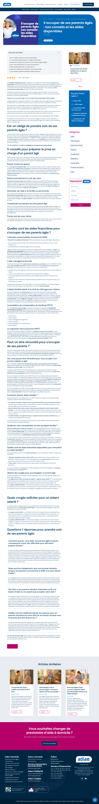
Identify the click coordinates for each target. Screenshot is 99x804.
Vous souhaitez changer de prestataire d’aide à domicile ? (24, 71)
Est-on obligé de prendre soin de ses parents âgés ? (23, 58)
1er (52, 768)
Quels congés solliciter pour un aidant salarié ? (21, 67)
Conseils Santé (75, 154)
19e (58, 771)
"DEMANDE (13, 646)
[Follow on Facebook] (82, 778)
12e (58, 770)
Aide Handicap (9, 761)
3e (56, 768)
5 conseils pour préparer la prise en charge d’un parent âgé (25, 60)
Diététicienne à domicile (11, 779)
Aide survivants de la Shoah (35, 773)
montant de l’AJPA (45, 459)
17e (52, 771)
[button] (79, 86)
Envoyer (81, 205)
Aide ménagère (9, 767)
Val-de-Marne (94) (56, 778)
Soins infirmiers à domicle (35, 759)
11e (55, 770)
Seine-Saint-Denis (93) (57, 776)
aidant (72, 136)
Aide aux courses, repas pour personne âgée (13, 774)
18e (55, 771)
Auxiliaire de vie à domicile (12, 763)
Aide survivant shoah (77, 145)
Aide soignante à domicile (12, 765)
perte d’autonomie (34, 136)
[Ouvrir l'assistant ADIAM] (95, 800)
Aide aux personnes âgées (12, 759)
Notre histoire (54, 759)
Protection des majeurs (77, 167)
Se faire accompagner (50, 743)
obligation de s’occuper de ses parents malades (39, 145)
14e (63, 770)
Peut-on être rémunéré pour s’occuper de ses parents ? (24, 64)
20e (61, 771)
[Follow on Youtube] (85, 778)
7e (65, 768)
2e (54, 768)
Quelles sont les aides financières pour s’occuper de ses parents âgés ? (28, 62)
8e (67, 768)
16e (69, 770)
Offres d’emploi (55, 763)
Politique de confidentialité (51, 801)
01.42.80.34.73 (76, 4)
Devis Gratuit (88, 4)
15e (66, 770)
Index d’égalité (63, 801)
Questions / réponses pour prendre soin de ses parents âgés (25, 69)
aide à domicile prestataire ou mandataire (34, 264)
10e (52, 770)
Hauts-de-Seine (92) (56, 774)
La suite (73, 80)
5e (60, 768)
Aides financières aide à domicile (14, 781)
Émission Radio (75, 163)
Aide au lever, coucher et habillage (14, 772)
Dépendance (74, 158)
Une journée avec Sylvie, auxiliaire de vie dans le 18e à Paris (79, 71)
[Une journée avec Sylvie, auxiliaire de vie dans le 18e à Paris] (79, 58)
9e (69, 768)
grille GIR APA (57, 384)
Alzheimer (73, 150)
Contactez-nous (84, 764)
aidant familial (25, 292)
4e (58, 768)
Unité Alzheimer (32, 761)
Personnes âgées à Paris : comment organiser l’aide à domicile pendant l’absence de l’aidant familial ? (77, 690)
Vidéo (72, 172)
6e (62, 768)
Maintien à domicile (10, 769)
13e (61, 770)
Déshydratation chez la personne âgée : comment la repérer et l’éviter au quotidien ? (49, 689)
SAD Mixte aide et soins (34, 768)
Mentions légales (39, 801)
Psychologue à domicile (34, 775)
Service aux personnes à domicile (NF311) (18, 789)
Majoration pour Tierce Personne (19, 335)
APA (9, 249)
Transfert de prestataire (57, 761)
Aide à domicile (48, 40)
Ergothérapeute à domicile (12, 777)
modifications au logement (23, 168)
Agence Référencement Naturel (75, 801)
